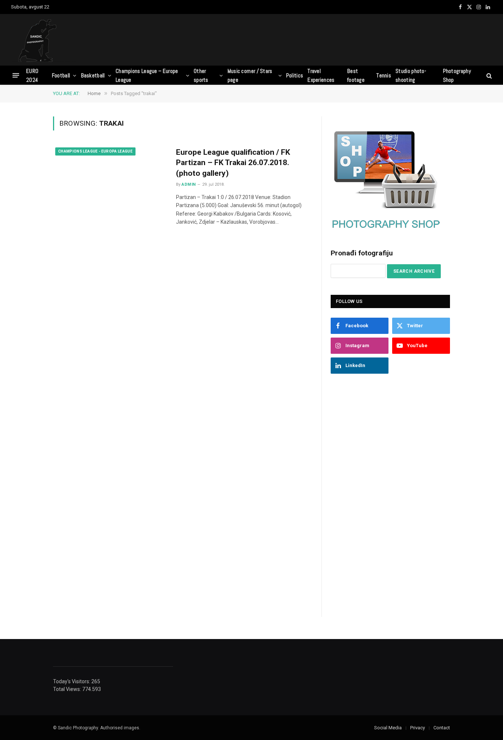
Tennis (383, 75)
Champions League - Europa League (95, 151)
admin (189, 184)
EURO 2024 (32, 75)
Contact (441, 727)
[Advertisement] (358, 38)
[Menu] (16, 75)
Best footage (356, 75)
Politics (294, 75)
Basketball (93, 75)
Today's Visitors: (72, 681)
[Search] (488, 75)
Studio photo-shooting (410, 75)
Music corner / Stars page (250, 75)
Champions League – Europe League (147, 75)
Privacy (417, 727)
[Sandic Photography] (44, 40)
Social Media (388, 727)
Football (61, 75)
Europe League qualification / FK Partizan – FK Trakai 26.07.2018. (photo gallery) (233, 163)
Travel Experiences (320, 75)
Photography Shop (457, 75)
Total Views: (67, 689)
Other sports (201, 75)
